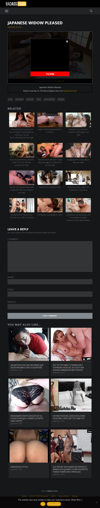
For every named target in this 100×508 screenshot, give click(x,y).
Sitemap (75, 496)
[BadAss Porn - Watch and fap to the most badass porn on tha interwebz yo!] (16, 3)
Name (11, 277)
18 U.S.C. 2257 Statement (38, 496)
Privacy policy (54, 504)
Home (24, 496)
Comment (14, 239)
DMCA (53, 496)
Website (12, 302)
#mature (29, 99)
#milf (39, 99)
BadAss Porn (53, 491)
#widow (61, 99)
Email (11, 289)
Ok (43, 504)
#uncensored (49, 99)
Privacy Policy (64, 496)
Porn (10, 99)
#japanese (19, 99)
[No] (96, 502)
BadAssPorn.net (70, 91)
